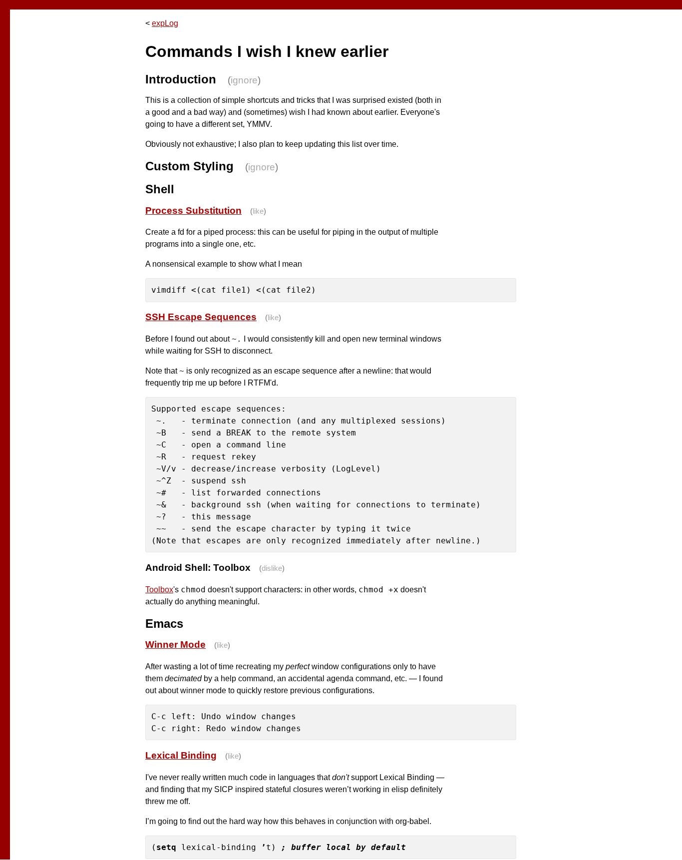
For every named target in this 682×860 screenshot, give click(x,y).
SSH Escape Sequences (201, 317)
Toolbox (159, 589)
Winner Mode (175, 644)
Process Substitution (193, 210)
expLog (165, 23)
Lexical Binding (181, 755)
